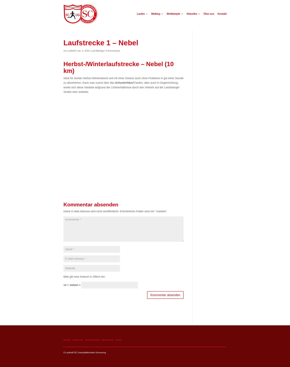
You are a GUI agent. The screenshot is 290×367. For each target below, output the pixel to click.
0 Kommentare (113, 51)
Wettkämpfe (173, 14)
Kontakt (222, 14)
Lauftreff (72, 51)
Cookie (118, 340)
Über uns (209, 14)
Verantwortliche (92, 340)
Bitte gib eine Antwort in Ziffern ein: (84, 276)
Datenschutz (107, 340)
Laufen (141, 14)
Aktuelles (192, 14)
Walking (155, 14)
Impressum (77, 340)
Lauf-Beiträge (97, 51)
